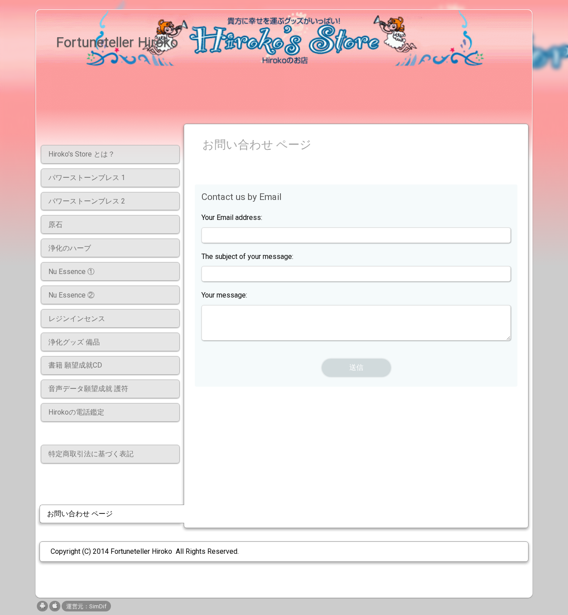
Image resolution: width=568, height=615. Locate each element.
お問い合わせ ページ (80, 513)
